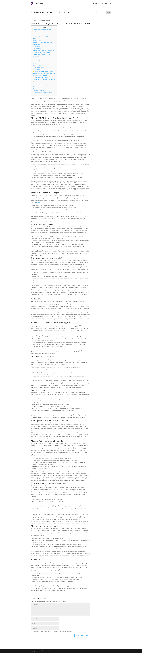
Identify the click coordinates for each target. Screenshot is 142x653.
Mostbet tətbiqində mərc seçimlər (41, 35)
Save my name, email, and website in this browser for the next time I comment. (52, 631)
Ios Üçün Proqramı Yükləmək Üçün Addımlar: (44, 79)
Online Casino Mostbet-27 (39, 33)
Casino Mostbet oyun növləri (40, 67)
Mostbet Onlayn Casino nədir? (40, 77)
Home (95, 3)
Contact (108, 3)
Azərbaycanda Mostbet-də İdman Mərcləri (43, 50)
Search (108, 12)
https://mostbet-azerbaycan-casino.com (77, 149)
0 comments (60, 15)
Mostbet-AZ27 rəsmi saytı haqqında (42, 52)
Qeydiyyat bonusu (37, 48)
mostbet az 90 (51, 15)
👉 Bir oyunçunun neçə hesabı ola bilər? (43, 71)
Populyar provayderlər (38, 90)
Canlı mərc (36, 83)
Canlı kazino (36, 88)
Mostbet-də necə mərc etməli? (40, 58)
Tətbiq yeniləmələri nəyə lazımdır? (41, 38)
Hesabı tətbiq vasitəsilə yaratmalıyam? (42, 92)
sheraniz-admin (36, 15)
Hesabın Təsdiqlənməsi (39, 62)
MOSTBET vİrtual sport (38, 65)
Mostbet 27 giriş (37, 40)
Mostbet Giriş (36, 60)
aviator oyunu (39, 202)
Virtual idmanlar (37, 69)
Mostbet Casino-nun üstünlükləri (41, 37)
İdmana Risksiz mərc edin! (39, 46)
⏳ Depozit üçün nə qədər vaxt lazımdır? (43, 81)
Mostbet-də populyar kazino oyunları (42, 63)
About (101, 3)
